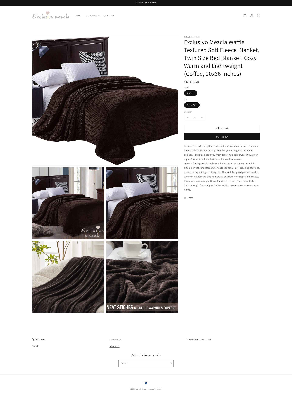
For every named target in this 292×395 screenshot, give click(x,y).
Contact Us (115, 339)
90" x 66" (191, 105)
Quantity (188, 112)
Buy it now (222, 136)
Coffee (190, 93)
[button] (245, 15)
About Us (114, 346)
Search (35, 346)
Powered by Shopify (155, 389)
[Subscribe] (170, 363)
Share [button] (190, 197)
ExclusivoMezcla (141, 389)
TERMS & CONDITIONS (199, 339)
